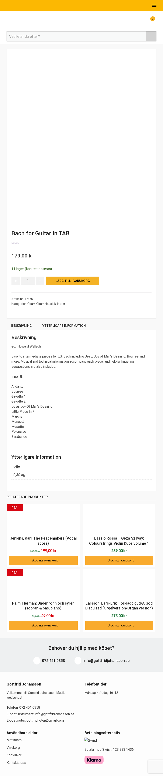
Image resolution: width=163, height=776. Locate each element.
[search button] (151, 36)
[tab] (22, 326)
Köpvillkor (14, 755)
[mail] (14, 6)
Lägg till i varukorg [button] (45, 560)
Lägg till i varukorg (73, 281)
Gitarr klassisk (46, 304)
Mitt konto (14, 740)
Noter (61, 304)
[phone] (7, 6)
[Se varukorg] (149, 21)
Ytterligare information (64, 326)
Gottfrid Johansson (28, 21)
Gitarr (31, 304)
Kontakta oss (16, 763)
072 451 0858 (53, 660)
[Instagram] (27, 6)
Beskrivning (21, 326)
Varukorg (13, 748)
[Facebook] (21, 6)
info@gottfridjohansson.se (106, 660)
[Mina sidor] (138, 21)
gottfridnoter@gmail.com (45, 720)
